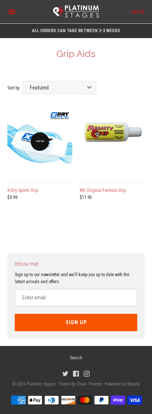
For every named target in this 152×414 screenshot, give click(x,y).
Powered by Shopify (122, 384)
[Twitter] (65, 373)
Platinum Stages (41, 384)
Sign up (76, 322)
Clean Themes (90, 384)
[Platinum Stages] (76, 11)
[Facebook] (76, 373)
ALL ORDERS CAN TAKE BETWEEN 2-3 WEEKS (76, 30)
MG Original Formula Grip (103, 190)
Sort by (13, 88)
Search (76, 357)
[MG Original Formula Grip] (112, 141)
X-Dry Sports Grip (22, 190)
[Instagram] (87, 373)
